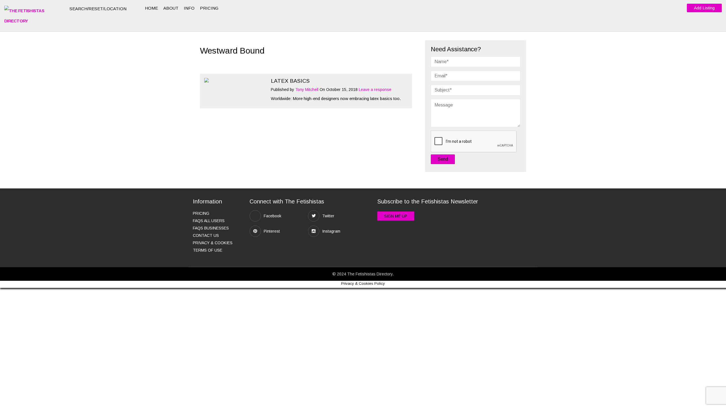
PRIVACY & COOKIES (213, 243)
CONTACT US (206, 235)
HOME (151, 8)
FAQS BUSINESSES (211, 228)
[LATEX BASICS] (234, 80)
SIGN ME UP (395, 216)
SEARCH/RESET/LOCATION (98, 8)
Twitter (328, 216)
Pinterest (272, 231)
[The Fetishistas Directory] (32, 16)
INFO (189, 8)
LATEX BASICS (290, 81)
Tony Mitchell (306, 89)
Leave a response (375, 89)
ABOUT (170, 8)
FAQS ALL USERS (209, 220)
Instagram (331, 231)
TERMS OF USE (207, 250)
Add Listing (704, 7)
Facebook (272, 216)
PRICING (209, 8)
